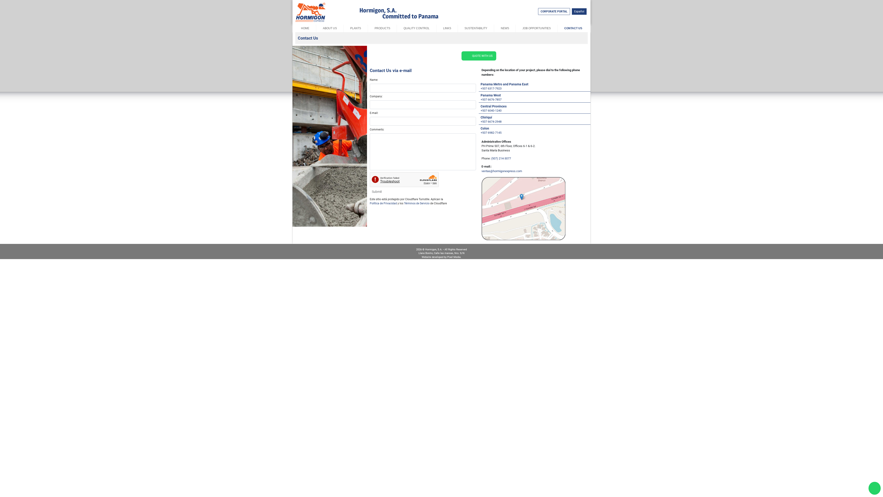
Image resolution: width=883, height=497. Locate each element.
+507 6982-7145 (491, 132)
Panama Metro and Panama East (504, 84)
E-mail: (374, 113)
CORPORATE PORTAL (554, 11)
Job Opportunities (536, 28)
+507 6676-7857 (491, 99)
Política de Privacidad (383, 203)
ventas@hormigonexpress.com (502, 171)
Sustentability (475, 28)
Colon (485, 128)
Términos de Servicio (417, 203)
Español (579, 11)
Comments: (377, 129)
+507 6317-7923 (491, 88)
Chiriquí (486, 117)
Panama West (491, 95)
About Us (330, 28)
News (505, 28)
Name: (374, 79)
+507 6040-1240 (491, 110)
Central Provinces (494, 106)
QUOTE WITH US (482, 56)
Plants (355, 28)
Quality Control (417, 28)
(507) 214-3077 (501, 158)
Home (305, 28)
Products (382, 28)
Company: (376, 96)
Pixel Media (454, 257)
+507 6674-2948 (491, 121)
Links (447, 28)
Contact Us (573, 28)
